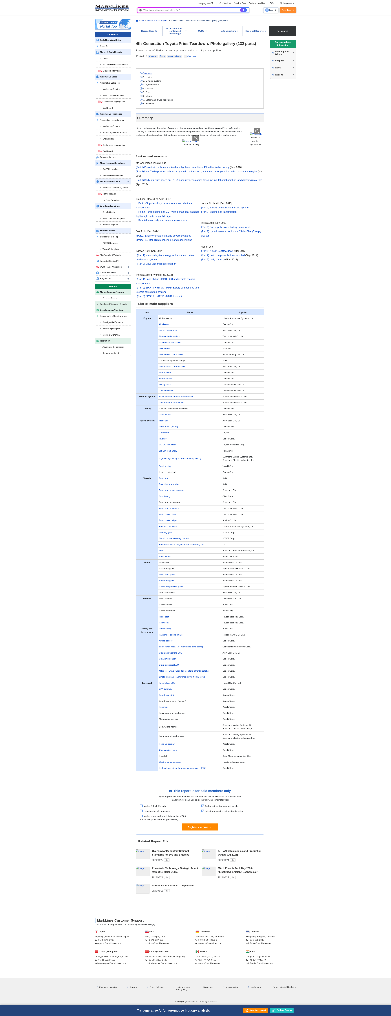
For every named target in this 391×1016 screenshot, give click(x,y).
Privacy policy (231, 987)
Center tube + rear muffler (171, 402)
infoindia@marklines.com (260, 963)
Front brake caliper (168, 520)
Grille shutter (165, 414)
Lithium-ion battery (168, 451)
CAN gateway (165, 689)
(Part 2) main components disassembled (223, 255)
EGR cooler (164, 348)
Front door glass (167, 574)
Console (152, 56)
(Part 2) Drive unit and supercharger (156, 264)
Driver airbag (165, 628)
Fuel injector (165, 372)
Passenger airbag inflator (171, 635)
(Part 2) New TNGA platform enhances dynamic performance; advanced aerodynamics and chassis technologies (196, 171)
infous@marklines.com (159, 943)
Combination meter (168, 750)
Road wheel (164, 556)
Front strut (164, 478)
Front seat (164, 616)
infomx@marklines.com (209, 963)
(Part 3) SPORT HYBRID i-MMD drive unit (160, 296)
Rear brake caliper (168, 526)
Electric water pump (168, 330)
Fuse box (163, 707)
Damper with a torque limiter (172, 366)
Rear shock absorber (169, 484)
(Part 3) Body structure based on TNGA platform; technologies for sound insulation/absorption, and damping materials (199, 180)
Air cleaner (164, 324)
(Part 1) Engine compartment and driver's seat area (163, 235)
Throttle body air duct (169, 336)
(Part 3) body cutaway (213, 259)
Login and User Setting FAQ (183, 988)
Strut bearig (164, 496)
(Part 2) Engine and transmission (219, 212)
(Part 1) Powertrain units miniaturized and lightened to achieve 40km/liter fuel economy (182, 167)
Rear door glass (166, 580)
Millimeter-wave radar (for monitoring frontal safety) (184, 671)
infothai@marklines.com (260, 943)
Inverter (162, 438)
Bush (162, 56)
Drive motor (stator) (168, 426)
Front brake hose (167, 514)
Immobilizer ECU (167, 683)
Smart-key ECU (166, 695)
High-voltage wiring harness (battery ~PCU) (180, 458)
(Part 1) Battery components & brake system (224, 207)
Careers (133, 987)
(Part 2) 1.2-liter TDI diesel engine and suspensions (164, 240)
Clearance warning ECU (170, 653)
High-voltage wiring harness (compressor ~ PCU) (182, 768)
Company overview (108, 987)
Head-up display (167, 744)
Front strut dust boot (169, 508)
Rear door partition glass (171, 586)
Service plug (165, 466)
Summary (147, 73)
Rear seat (163, 622)
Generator (164, 432)
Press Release (157, 987)
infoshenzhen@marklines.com (162, 963)
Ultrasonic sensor (167, 659)
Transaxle (163, 420)
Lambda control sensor (170, 342)
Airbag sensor (165, 640)
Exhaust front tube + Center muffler (176, 396)
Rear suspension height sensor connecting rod (181, 544)
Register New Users (258, 3)
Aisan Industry (174, 56)
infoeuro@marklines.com (210, 943)
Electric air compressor (170, 762)
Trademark (255, 987)
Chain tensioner (166, 390)
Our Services (225, 3)
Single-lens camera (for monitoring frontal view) (182, 677)
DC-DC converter (167, 444)
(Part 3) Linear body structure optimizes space (162, 220)
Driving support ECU (169, 665)
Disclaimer (208, 987)
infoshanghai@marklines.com (111, 963)
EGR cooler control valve (171, 354)
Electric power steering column (174, 538)
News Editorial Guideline (284, 987)
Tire (161, 550)
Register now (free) (198, 827)
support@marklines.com (109, 943)
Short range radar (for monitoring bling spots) (181, 646)
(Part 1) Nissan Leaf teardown (217, 251)
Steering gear (165, 532)
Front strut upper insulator (171, 490)
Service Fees (240, 3)
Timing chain (165, 384)
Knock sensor (165, 378)
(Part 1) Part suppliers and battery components (226, 227)
